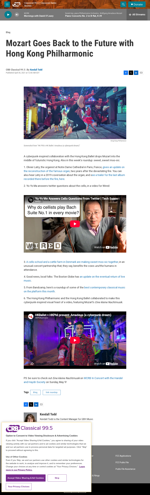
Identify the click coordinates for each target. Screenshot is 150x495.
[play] (8, 14)
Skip (57, 478)
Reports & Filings (92, 476)
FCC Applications (123, 456)
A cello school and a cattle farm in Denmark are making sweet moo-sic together (72, 261)
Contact (88, 469)
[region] (46, 457)
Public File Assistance (125, 469)
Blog (8, 32)
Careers (88, 462)
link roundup (52, 392)
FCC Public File (122, 462)
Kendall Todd (36, 69)
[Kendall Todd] (30, 421)
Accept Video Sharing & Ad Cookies (25, 478)
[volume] (16, 14)
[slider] (21, 14)
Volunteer (88, 456)
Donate (138, 4)
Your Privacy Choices (19, 486)
